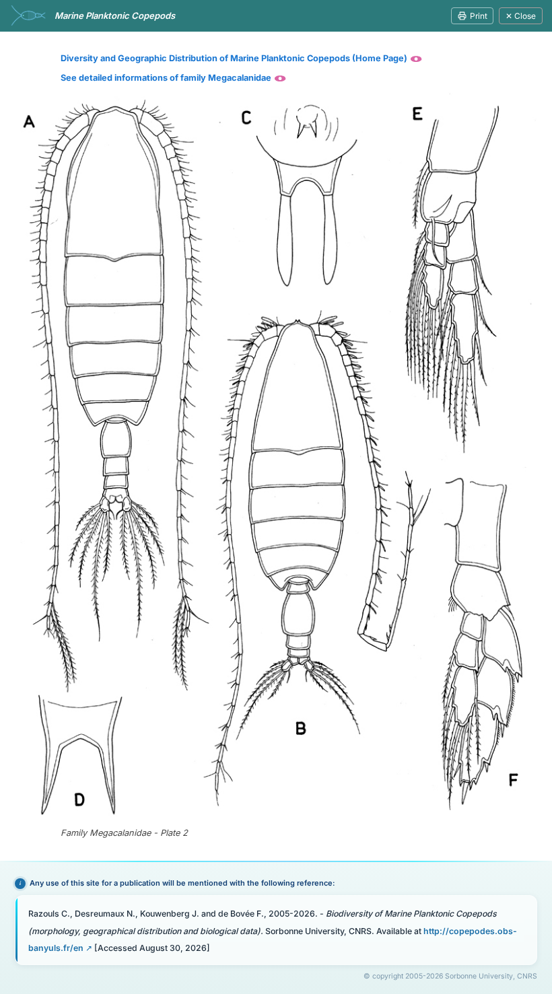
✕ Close (521, 16)
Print (478, 16)
